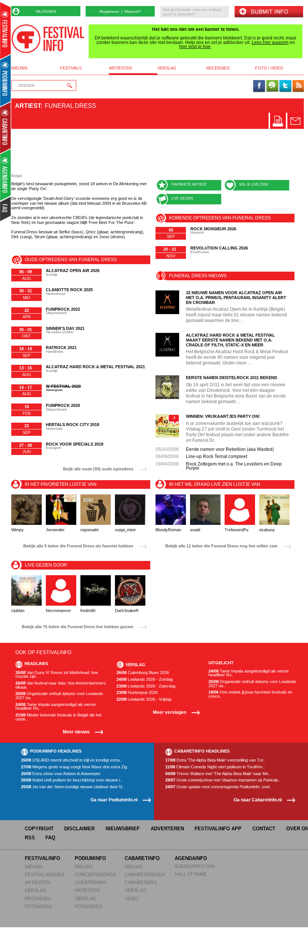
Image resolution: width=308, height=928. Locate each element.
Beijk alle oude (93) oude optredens (98, 469)
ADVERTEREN (167, 828)
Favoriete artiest (189, 184)
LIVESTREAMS (90, 882)
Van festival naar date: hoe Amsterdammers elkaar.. (60, 685)
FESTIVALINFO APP (218, 828)
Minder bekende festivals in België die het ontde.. (58, 717)
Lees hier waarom (270, 42)
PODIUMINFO (90, 858)
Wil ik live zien (253, 184)
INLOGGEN (46, 11)
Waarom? (132, 11)
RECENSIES (38, 898)
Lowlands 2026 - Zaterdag (145, 686)
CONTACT (263, 828)
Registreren (109, 11)
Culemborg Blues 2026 (142, 673)
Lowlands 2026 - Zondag (144, 679)
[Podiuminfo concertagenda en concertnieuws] (6, 80)
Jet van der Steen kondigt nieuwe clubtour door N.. (72, 787)
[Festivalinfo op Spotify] (272, 86)
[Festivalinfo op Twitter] (285, 86)
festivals (71, 68)
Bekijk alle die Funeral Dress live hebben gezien (77, 627)
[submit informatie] (268, 12)
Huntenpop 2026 (137, 693)
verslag (167, 68)
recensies (217, 68)
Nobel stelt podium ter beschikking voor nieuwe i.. (71, 780)
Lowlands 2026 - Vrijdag (143, 699)
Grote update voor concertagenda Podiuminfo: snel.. (218, 787)
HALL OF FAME (191, 874)
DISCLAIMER (79, 828)
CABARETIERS (141, 882)
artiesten (120, 68)
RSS (30, 837)
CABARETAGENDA (145, 874)
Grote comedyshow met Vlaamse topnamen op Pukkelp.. (222, 780)
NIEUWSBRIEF (123, 828)
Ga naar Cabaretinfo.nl (258, 799)
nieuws (19, 68)
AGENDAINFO (191, 858)
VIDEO (132, 898)
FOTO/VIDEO (38, 906)
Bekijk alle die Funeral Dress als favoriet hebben (78, 546)
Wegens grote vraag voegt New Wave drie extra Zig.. (75, 767)
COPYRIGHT (39, 828)
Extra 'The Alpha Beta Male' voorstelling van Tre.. (215, 760)
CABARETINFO (142, 858)
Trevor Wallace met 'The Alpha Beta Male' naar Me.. (217, 774)
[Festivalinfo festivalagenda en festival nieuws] (5, 30)
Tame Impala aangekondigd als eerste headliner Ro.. (55, 706)
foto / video (269, 68)
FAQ (50, 837)
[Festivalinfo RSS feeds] (298, 86)
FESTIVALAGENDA (45, 874)
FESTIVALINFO (42, 858)
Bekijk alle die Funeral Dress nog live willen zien (221, 546)
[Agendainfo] (6, 174)
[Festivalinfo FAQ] (6, 209)
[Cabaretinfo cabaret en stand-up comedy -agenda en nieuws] (5, 127)
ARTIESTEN (37, 882)
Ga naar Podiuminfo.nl (114, 799)
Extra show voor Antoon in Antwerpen (60, 774)
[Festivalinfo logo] (48, 38)
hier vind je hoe (195, 46)
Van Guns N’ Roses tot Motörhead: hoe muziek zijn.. (56, 675)
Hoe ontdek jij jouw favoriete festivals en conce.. (250, 694)
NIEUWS (34, 866)
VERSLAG (35, 890)
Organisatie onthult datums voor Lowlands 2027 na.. (59, 696)
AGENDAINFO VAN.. (196, 866)
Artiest (28, 106)
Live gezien (182, 198)
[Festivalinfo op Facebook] (259, 86)
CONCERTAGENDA (95, 874)
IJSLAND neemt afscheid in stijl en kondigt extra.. (71, 760)
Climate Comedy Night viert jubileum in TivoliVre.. (215, 767)
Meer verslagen (169, 712)
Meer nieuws (76, 731)
